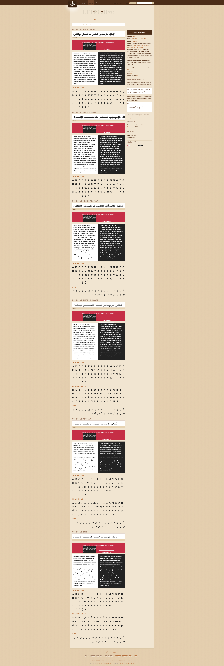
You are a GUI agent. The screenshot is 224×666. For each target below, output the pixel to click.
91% (132, 71)
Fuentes (91, 3)
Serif (133, 36)
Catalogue (96, 660)
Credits (114, 660)
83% (137, 75)
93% (131, 73)
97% (128, 70)
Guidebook (105, 660)
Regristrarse (123, 3)
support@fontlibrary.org (126, 656)
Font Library (113, 652)
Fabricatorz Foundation (104, 663)
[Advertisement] (137, 19)
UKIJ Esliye (134, 41)
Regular (88, 17)
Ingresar (115, 3)
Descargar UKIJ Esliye (139, 32)
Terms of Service (125, 660)
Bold (80, 17)
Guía (96, 3)
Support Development (127, 663)
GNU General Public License (139, 38)
